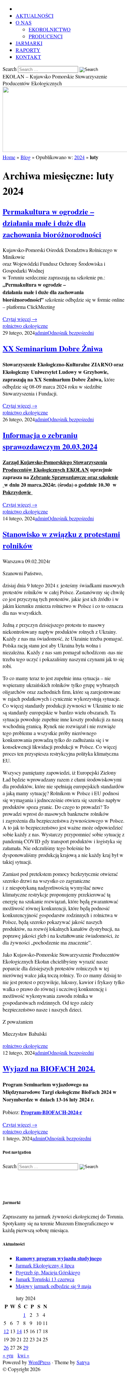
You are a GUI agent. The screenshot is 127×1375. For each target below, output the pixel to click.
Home (9, 157)
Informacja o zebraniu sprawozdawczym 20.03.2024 (50, 440)
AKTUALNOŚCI (34, 15)
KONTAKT (28, 56)
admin (41, 332)
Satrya (83, 1362)
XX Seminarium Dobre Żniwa (53, 348)
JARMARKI (29, 43)
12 (6, 1331)
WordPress (39, 1362)
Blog (26, 157)
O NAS (24, 22)
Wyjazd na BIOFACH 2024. (49, 1068)
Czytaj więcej (20, 318)
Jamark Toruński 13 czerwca (45, 1279)
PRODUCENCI (46, 36)
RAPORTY (28, 49)
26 (6, 1347)
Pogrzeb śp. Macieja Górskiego (48, 1272)
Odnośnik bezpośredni (71, 332)
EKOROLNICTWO (50, 29)
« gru (8, 1355)
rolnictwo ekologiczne (25, 325)
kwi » (23, 1355)
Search (10, 68)
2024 (79, 157)
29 (25, 1347)
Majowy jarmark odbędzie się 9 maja (53, 1286)
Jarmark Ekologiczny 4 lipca (45, 1265)
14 (19, 1331)
